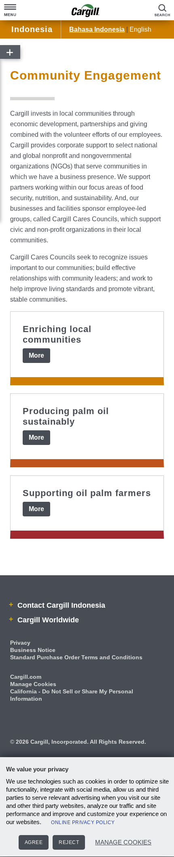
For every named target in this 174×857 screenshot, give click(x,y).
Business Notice (32, 650)
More (36, 355)
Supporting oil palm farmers (87, 493)
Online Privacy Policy (83, 822)
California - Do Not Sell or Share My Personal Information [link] (71, 695)
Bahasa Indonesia (97, 29)
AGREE (34, 842)
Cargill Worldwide (47, 620)
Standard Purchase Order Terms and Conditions (76, 657)
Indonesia (32, 29)
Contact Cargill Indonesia (60, 605)
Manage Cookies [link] (33, 684)
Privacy (20, 642)
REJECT (69, 842)
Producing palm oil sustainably (66, 416)
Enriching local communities (57, 334)
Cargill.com (25, 677)
